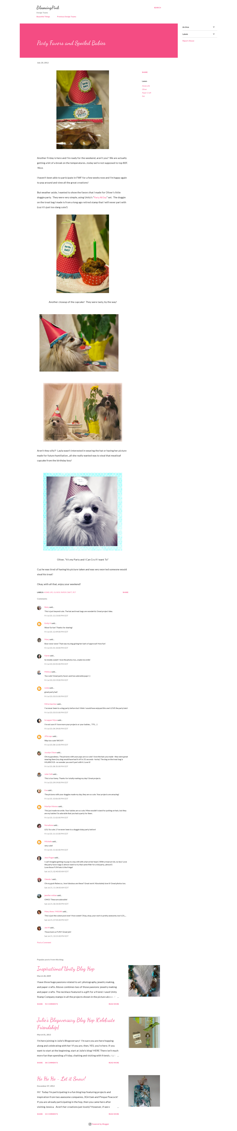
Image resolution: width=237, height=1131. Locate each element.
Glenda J (48, 879)
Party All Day (100, 197)
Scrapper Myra (50, 720)
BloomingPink (48, 7)
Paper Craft (146, 93)
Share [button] (145, 72)
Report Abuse (188, 41)
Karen (46, 655)
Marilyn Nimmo (51, 806)
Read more (114, 1004)
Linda (46, 688)
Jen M (47, 927)
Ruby (46, 607)
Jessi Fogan (49, 857)
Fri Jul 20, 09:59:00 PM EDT (56, 782)
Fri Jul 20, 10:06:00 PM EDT (56, 798)
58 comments (51, 1063)
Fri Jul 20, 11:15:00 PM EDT (56, 833)
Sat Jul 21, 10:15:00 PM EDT (56, 936)
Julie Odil (48, 774)
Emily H (47, 623)
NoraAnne (48, 825)
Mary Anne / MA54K (53, 911)
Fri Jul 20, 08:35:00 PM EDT (56, 766)
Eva (46, 790)
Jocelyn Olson (50, 752)
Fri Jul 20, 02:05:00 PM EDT (56, 664)
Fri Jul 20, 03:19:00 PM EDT (56, 680)
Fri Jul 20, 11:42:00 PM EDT (56, 850)
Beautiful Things (43, 17)
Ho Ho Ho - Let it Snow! (61, 1078)
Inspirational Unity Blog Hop (65, 968)
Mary (46, 639)
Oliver (144, 89)
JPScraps (48, 736)
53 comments (51, 1114)
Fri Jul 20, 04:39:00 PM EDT (56, 728)
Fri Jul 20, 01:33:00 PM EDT (56, 648)
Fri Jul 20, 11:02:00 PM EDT (56, 817)
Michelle (48, 841)
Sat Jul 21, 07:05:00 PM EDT (56, 920)
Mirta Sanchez (50, 704)
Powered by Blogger (100, 1124)
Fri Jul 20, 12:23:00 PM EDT (56, 615)
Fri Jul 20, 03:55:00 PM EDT (56, 696)
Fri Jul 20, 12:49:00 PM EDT (56, 631)
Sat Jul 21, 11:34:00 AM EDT (56, 887)
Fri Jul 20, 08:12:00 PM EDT (56, 744)
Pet (143, 96)
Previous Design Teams (66, 17)
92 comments (51, 1004)
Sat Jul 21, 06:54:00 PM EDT (56, 904)
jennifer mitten (50, 895)
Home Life (146, 86)
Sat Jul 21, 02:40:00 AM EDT (56, 871)
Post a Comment (44, 942)
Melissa (47, 671)
